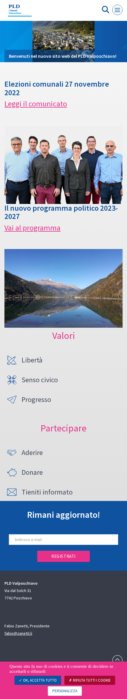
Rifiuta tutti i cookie (91, 680)
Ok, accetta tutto (39, 680)
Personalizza (64, 690)
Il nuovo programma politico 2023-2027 (61, 212)
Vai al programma (32, 228)
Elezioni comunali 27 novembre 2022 (56, 88)
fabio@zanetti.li (18, 633)
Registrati (63, 556)
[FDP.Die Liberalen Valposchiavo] (20, 13)
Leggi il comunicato (35, 103)
